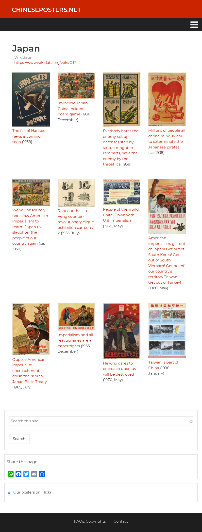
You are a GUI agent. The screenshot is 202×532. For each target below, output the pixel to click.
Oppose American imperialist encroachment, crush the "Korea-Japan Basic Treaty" (30, 371)
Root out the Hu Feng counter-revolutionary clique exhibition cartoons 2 (76, 222)
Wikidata (22, 57)
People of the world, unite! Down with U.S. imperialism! (121, 215)
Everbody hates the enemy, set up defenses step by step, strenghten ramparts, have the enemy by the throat (120, 147)
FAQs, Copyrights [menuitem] (90, 521)
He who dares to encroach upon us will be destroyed (119, 369)
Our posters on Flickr (32, 492)
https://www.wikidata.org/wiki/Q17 (45, 63)
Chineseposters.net (46, 10)
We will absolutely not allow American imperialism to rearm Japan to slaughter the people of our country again (30, 226)
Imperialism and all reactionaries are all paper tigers (75, 340)
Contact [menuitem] (121, 521)
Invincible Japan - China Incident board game (74, 108)
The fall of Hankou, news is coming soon (29, 136)
